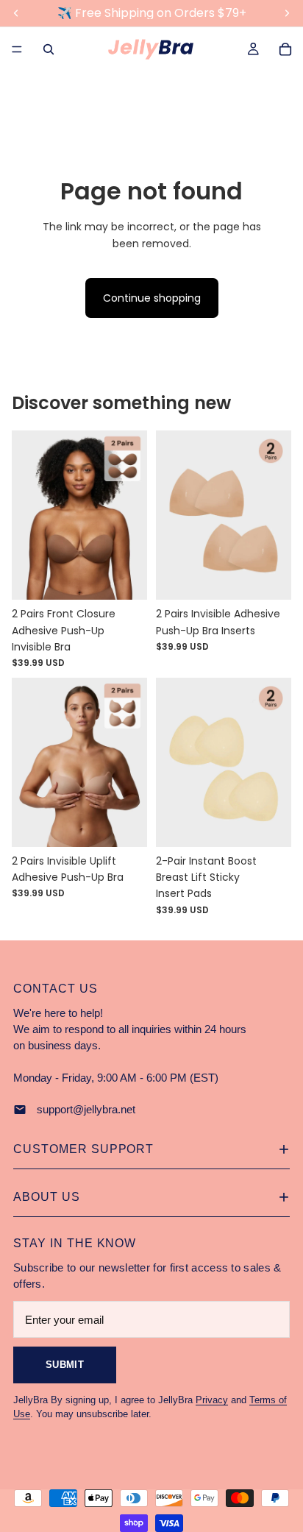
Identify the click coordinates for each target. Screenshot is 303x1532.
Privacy (212, 1399)
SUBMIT (65, 1364)
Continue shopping (152, 298)
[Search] (48, 49)
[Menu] (17, 49)
